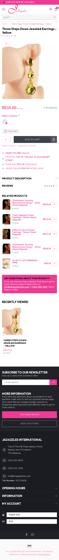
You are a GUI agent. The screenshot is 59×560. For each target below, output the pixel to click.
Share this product (26, 145)
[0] (56, 9)
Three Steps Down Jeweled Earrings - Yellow (32, 24)
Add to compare (8, 145)
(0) (15, 35)
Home (4, 24)
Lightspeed (14, 554)
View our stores (29, 423)
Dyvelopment (44, 554)
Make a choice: (10, 115)
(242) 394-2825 (39, 287)
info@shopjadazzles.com (16, 287)
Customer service (29, 414)
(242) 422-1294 (15, 468)
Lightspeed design (28, 554)
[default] (4, 335)
